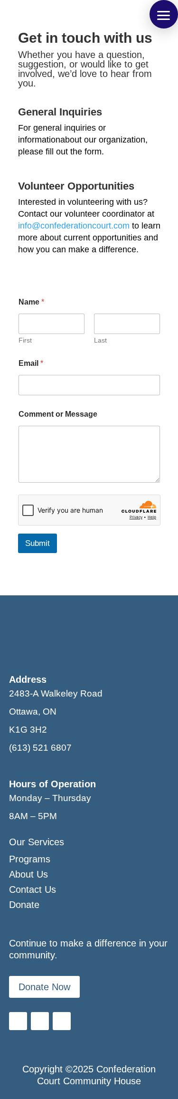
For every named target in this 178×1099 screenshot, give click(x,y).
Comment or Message (58, 414)
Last (100, 340)
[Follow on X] (40, 1021)
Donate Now (44, 987)
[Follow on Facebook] (18, 1021)
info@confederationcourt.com (74, 225)
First (25, 340)
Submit (37, 543)
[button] (164, 14)
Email (31, 363)
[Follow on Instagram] (62, 1021)
